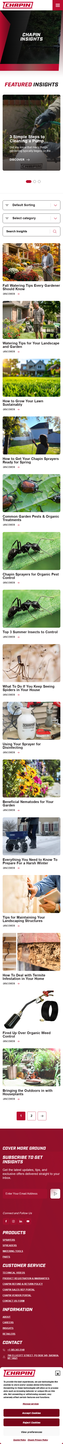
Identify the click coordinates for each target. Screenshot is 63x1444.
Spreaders (10, 1245)
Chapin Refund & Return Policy (23, 1284)
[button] (57, 1373)
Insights (8, 1328)
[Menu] (57, 5)
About (6, 1317)
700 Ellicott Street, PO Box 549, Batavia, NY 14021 (33, 1357)
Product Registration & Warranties (26, 1278)
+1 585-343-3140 (16, 1349)
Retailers (9, 1334)
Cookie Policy (19, 1440)
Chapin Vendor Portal (17, 1295)
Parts (6, 1257)
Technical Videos (14, 1272)
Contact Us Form (13, 1301)
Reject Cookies (31, 1422)
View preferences (31, 1431)
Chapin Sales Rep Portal (19, 1289)
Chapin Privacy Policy (38, 1440)
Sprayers (9, 1240)
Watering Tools (13, 1251)
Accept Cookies (31, 1412)
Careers (8, 1322)
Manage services (31, 1404)
